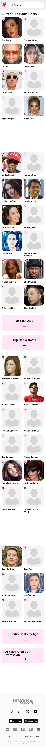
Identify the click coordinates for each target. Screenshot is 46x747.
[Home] (23, 702)
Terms (38, 736)
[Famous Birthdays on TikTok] (18, 712)
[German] (38, 729)
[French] (23, 729)
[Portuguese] (15, 729)
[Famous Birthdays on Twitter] (26, 712)
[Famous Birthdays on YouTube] (34, 712)
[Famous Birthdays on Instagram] (10, 712)
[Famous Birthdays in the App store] (15, 721)
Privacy (28, 736)
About (8, 736)
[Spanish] (7, 729)
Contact (17, 736)
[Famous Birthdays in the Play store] (31, 721)
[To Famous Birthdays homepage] (4, 5)
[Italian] (31, 729)
